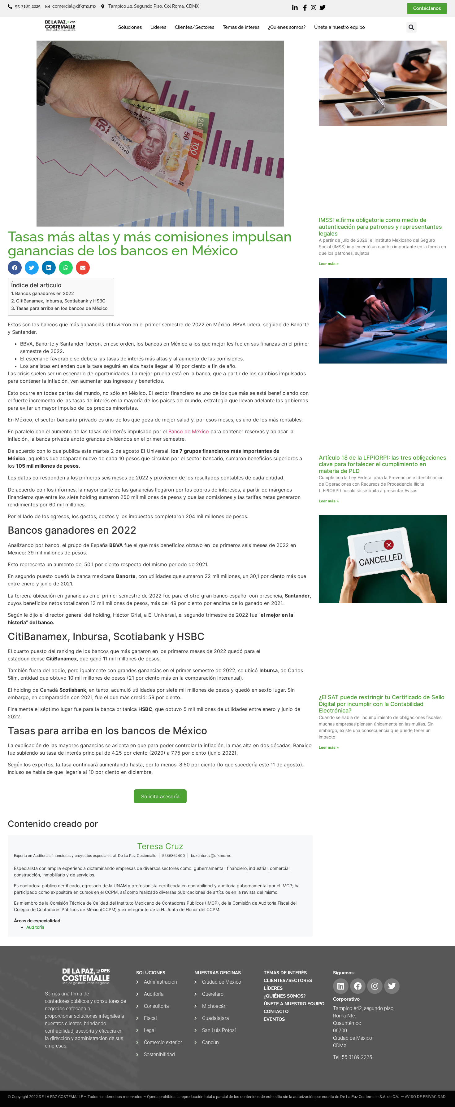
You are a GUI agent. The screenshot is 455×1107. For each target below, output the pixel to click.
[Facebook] (358, 986)
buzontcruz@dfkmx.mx (211, 855)
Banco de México (188, 431)
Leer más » (329, 263)
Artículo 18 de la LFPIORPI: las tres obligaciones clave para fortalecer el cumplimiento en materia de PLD (382, 464)
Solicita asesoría (160, 796)
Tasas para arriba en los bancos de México (62, 308)
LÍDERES (273, 988)
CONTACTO (276, 1011)
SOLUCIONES (150, 973)
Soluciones (130, 27)
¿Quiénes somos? (287, 27)
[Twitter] (392, 986)
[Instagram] (375, 986)
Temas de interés (241, 27)
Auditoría (35, 927)
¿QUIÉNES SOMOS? (285, 996)
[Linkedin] (341, 986)
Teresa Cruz (160, 846)
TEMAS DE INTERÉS (285, 973)
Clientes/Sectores (194, 27)
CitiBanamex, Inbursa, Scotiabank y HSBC (61, 300)
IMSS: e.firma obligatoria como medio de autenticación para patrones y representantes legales (380, 226)
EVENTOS (274, 1019)
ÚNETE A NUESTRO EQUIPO (294, 1004)
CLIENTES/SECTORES (288, 980)
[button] (411, 27)
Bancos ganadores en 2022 (44, 293)
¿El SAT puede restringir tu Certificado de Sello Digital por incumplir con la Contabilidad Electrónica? (381, 704)
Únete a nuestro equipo (339, 27)
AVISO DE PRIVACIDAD (425, 1096)
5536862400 (173, 855)
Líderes (158, 27)
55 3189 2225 (357, 1057)
